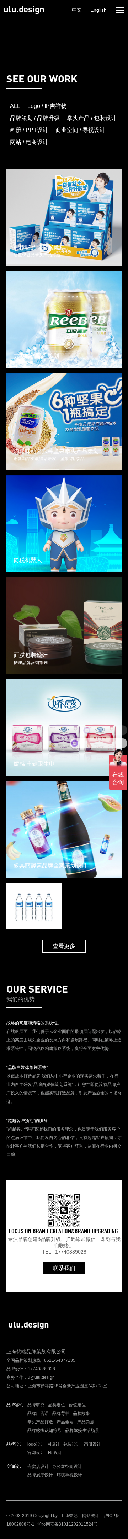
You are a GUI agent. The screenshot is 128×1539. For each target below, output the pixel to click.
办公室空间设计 (67, 1466)
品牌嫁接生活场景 (82, 1430)
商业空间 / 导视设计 (80, 130)
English (98, 10)
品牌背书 (60, 1413)
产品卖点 (85, 1421)
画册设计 (92, 1444)
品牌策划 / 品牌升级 (35, 118)
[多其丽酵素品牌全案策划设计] (64, 829)
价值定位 (77, 1404)
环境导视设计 (69, 1475)
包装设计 (71, 1444)
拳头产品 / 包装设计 (92, 118)
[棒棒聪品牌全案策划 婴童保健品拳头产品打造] (64, 217)
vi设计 (54, 1444)
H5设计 (55, 1452)
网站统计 (90, 1515)
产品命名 (65, 1421)
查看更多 (64, 946)
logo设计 (35, 1444)
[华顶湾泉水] (34, 905)
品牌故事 (81, 1413)
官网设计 (35, 1452)
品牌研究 (35, 1404)
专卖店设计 (38, 1466)
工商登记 (69, 1515)
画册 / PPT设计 (29, 130)
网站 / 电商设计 (29, 142)
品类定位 (56, 1404)
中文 (77, 10)
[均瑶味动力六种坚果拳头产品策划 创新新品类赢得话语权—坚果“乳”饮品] (64, 421)
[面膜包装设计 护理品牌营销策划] (64, 625)
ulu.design (24, 9)
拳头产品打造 (40, 1421)
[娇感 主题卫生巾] (64, 727)
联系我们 (64, 1268)
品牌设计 (14, 1444)
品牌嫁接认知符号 (44, 1430)
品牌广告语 (38, 1413)
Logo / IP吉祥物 (47, 106)
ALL (15, 106)
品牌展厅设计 (40, 1475)
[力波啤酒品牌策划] (64, 319)
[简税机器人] (64, 523)
